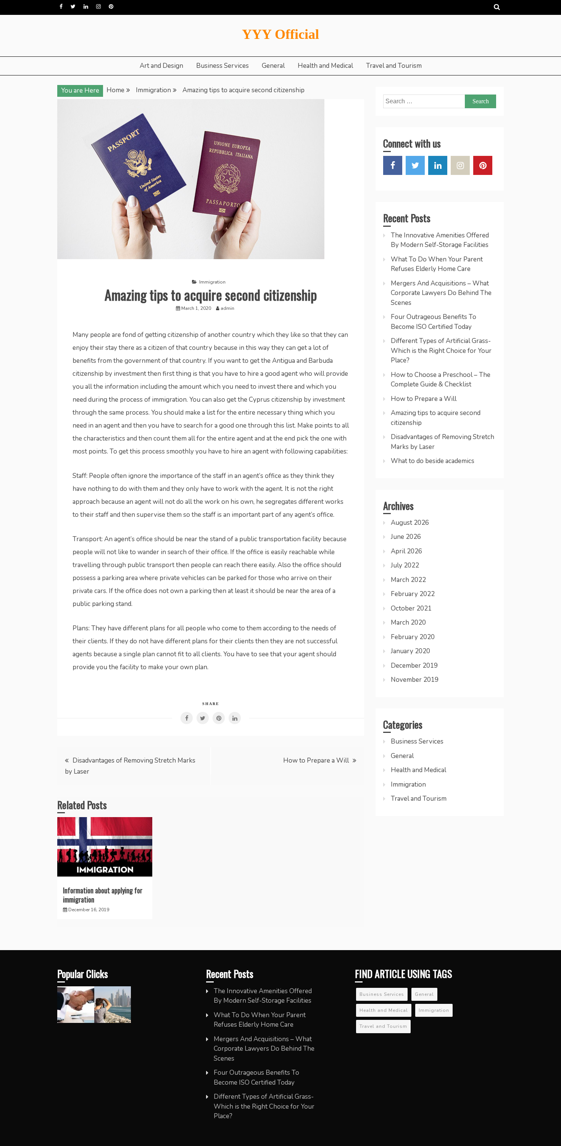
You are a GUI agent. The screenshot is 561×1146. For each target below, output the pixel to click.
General (273, 65)
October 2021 (411, 608)
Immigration (212, 282)
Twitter (73, 6)
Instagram (98, 6)
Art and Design (161, 65)
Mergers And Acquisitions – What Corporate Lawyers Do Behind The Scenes (441, 293)
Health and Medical (325, 65)
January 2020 (410, 651)
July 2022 (405, 565)
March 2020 (408, 622)
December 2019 (414, 665)
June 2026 (406, 536)
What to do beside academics (432, 461)
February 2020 (413, 637)
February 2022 (413, 594)
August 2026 (410, 522)
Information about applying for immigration (102, 894)
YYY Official (280, 34)
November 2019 (414, 679)
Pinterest (111, 6)
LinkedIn (85, 6)
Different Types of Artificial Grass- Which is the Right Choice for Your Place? (441, 351)
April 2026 (406, 551)
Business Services (222, 65)
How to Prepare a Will (316, 760)
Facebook (61, 6)
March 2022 (408, 579)
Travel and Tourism (394, 65)
